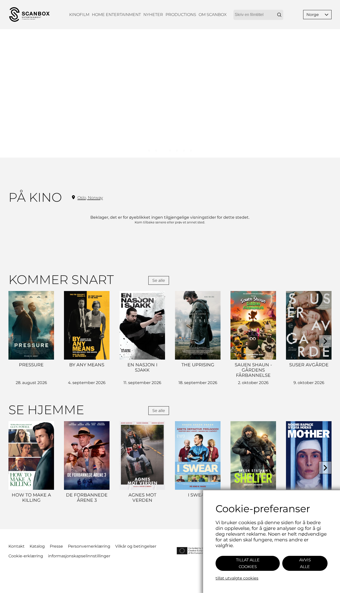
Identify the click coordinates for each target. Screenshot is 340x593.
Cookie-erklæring (25, 556)
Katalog (37, 546)
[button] (326, 14)
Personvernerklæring (89, 546)
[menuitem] (79, 14)
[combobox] (258, 15)
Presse (56, 546)
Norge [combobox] (312, 14)
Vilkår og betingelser (135, 546)
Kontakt (16, 546)
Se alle (158, 280)
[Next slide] (325, 341)
